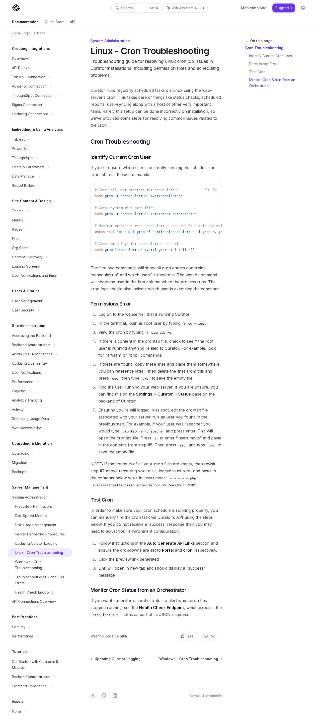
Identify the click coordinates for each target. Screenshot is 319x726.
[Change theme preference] (303, 8)
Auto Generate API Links (171, 543)
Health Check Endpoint (161, 607)
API (72, 22)
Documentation (25, 22)
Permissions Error (263, 64)
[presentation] (44, 377)
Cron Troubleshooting (264, 48)
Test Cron (257, 72)
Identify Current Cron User (270, 56)
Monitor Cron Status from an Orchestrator (272, 83)
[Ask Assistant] (215, 189)
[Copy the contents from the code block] (207, 189)
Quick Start (54, 22)
